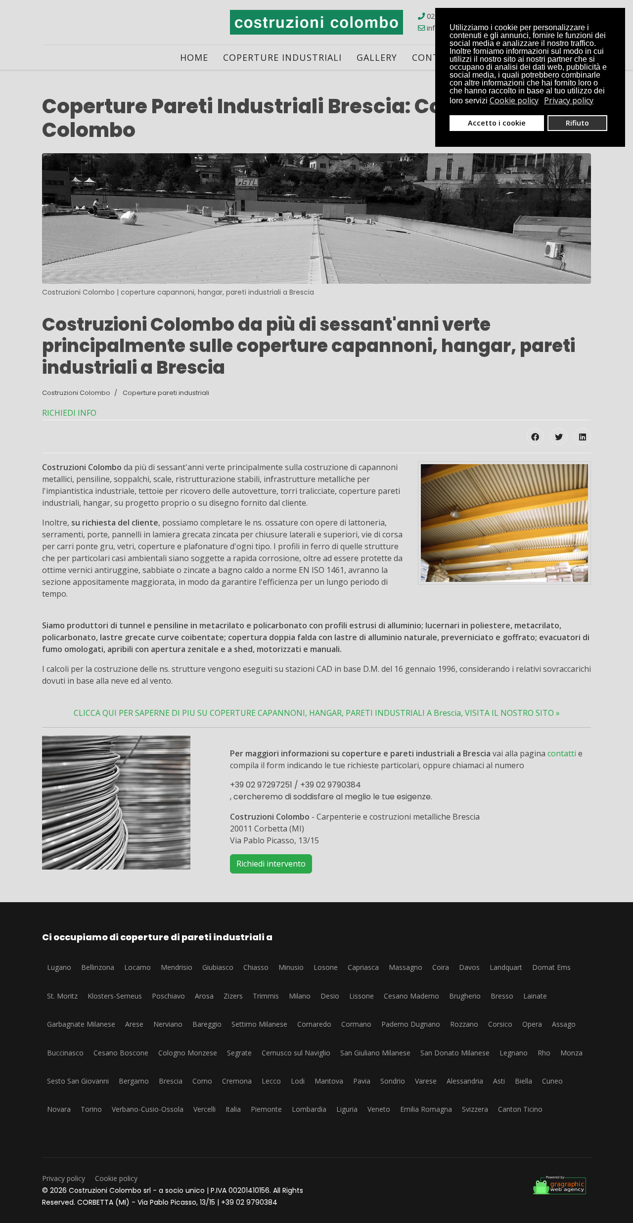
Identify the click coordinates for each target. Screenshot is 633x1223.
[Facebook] (535, 436)
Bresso (502, 996)
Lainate (535, 996)
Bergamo (134, 1081)
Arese (134, 1024)
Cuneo (552, 1081)
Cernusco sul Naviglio (296, 1052)
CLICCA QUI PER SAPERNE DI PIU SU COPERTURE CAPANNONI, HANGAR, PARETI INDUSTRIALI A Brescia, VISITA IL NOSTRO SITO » (317, 712)
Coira (440, 967)
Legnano (513, 1052)
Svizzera (475, 1109)
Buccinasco (65, 1052)
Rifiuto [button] (577, 123)
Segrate (239, 1052)
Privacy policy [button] (568, 100)
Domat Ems (551, 967)
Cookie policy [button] (514, 100)
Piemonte (266, 1109)
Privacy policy (63, 1178)
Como (202, 1081)
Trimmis (266, 996)
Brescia (170, 1081)
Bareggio (207, 1024)
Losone (326, 967)
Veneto (378, 1109)
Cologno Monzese (187, 1052)
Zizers (233, 996)
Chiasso (256, 967)
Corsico (500, 1024)
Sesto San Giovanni (78, 1081)
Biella (523, 1081)
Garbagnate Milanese (81, 1024)
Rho (544, 1052)
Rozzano (464, 1024)
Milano (300, 996)
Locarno (137, 967)
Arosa (204, 996)
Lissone (361, 996)
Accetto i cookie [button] (497, 123)
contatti (561, 753)
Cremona (237, 1081)
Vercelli (204, 1109)
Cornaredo (314, 1024)
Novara (59, 1109)
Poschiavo (168, 996)
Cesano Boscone (120, 1052)
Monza (571, 1052)
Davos (469, 967)
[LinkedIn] (582, 436)
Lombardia (309, 1109)
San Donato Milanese (455, 1052)
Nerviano (167, 1024)
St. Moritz (62, 996)
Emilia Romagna (426, 1109)
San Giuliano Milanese (375, 1052)
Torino (91, 1109)
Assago (564, 1024)
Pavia (361, 1081)
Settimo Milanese (259, 1024)
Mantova (329, 1081)
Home (194, 57)
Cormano (356, 1024)
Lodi (298, 1081)
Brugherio (465, 996)
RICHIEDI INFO (69, 412)
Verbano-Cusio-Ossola (147, 1109)
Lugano (59, 967)
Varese (426, 1081)
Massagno (405, 967)
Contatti (436, 57)
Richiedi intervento (271, 863)
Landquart (506, 967)
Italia (233, 1109)
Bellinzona (97, 967)
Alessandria (465, 1081)
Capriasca (363, 967)
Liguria (347, 1109)
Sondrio (392, 1081)
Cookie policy (116, 1178)
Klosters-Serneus (115, 996)
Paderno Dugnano (410, 1024)
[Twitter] (558, 436)
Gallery (377, 57)
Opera (532, 1024)
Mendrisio (176, 967)
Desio (329, 996)
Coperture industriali (282, 57)
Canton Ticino (520, 1109)
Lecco (271, 1081)
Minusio (291, 967)
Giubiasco (217, 967)
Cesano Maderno (411, 996)
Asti (499, 1081)
